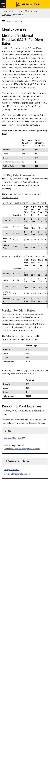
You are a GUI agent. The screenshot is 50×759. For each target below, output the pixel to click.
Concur (41, 423)
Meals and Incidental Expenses (17, 474)
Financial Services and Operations (19, 11)
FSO (3, 15)
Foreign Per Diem (11, 469)
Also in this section (15, 21)
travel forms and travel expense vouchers (22, 448)
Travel (8, 15)
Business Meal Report (13, 438)
